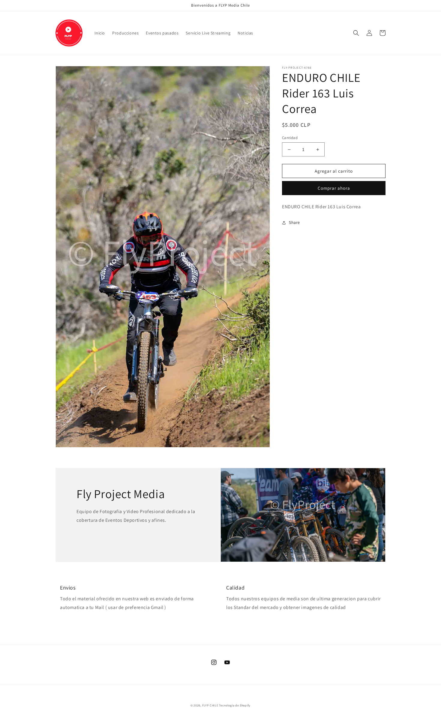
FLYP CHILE (210, 705)
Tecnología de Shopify (234, 705)
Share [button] (294, 222)
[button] (356, 33)
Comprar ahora (334, 188)
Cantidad (290, 137)
